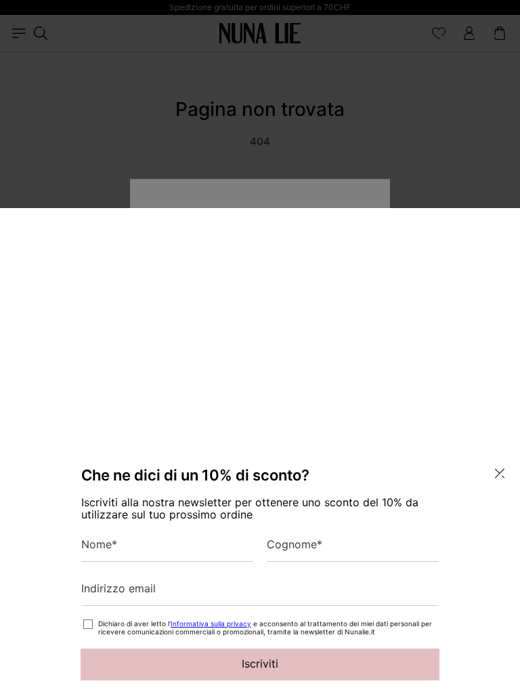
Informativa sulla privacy (211, 623)
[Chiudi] (500, 473)
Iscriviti (260, 663)
